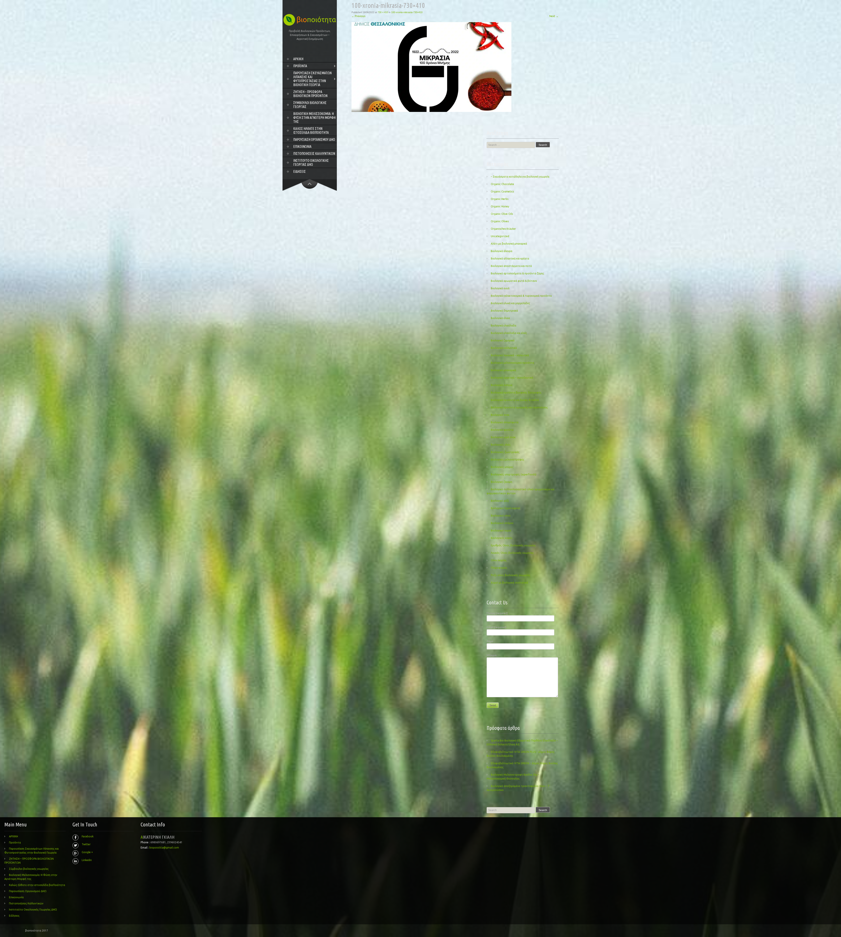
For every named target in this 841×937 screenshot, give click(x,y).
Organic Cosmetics (502, 191)
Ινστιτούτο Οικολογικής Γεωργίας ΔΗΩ (311, 162)
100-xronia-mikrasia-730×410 (406, 12)
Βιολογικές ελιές (501, 444)
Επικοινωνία (302, 146)
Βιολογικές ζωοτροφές (505, 452)
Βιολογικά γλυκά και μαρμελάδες (510, 303)
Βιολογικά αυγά (500, 288)
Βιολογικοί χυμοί (501, 530)
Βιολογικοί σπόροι (502, 523)
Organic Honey (500, 206)
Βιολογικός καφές (501, 537)
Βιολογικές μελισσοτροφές (507, 459)
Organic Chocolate (502, 184)
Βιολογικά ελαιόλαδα (503, 325)
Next (553, 16)
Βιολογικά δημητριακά (504, 310)
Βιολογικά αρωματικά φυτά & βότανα (514, 280)
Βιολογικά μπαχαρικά (503, 370)
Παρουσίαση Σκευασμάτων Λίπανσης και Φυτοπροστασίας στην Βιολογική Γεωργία (312, 79)
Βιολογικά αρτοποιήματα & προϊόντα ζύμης (517, 273)
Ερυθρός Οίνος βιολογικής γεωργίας (513, 545)
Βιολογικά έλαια (500, 318)
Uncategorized (500, 236)
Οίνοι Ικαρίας (499, 560)
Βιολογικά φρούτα (502, 429)
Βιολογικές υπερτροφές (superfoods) (513, 474)
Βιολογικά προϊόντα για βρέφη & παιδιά (515, 400)
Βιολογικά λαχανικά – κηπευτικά (510, 355)
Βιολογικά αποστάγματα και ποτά (511, 266)
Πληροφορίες (499, 567)
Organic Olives (500, 221)
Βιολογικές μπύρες (502, 467)
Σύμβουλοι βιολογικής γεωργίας (310, 105)
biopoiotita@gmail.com (164, 847)
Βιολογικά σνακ (500, 414)
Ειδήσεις (299, 171)
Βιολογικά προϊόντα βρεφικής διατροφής (516, 392)
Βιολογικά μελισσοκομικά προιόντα (512, 362)
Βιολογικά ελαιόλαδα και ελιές (509, 333)
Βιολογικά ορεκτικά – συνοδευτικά (512, 377)
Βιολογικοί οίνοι (501, 515)
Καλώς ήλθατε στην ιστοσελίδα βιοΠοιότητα (311, 130)
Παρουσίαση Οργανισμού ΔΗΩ (314, 139)
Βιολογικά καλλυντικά (504, 347)
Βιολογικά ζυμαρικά (502, 340)
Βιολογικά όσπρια (501, 385)
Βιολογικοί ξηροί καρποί (505, 508)
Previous (358, 16)
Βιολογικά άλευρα (501, 251)
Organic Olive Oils (502, 213)
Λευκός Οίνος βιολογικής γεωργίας (512, 552)
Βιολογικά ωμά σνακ (503, 437)
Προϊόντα (300, 66)
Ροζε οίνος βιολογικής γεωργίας (510, 575)
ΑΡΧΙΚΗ (298, 59)
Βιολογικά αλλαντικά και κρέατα (510, 258)
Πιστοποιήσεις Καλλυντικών (314, 153)
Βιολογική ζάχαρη (501, 481)
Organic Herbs (499, 199)
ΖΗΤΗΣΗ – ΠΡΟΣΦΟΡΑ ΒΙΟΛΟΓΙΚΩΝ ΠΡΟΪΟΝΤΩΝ (310, 94)
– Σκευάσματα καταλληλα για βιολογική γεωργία (520, 176)
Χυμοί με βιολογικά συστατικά (509, 582)
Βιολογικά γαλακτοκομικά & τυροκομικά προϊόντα (521, 295)
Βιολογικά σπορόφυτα (504, 422)
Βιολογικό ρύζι (500, 500)
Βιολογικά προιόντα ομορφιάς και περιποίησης (519, 407)
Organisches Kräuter (503, 228)
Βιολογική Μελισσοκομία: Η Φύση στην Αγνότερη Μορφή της (314, 118)
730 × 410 (383, 12)
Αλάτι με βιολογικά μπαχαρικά (509, 243)
